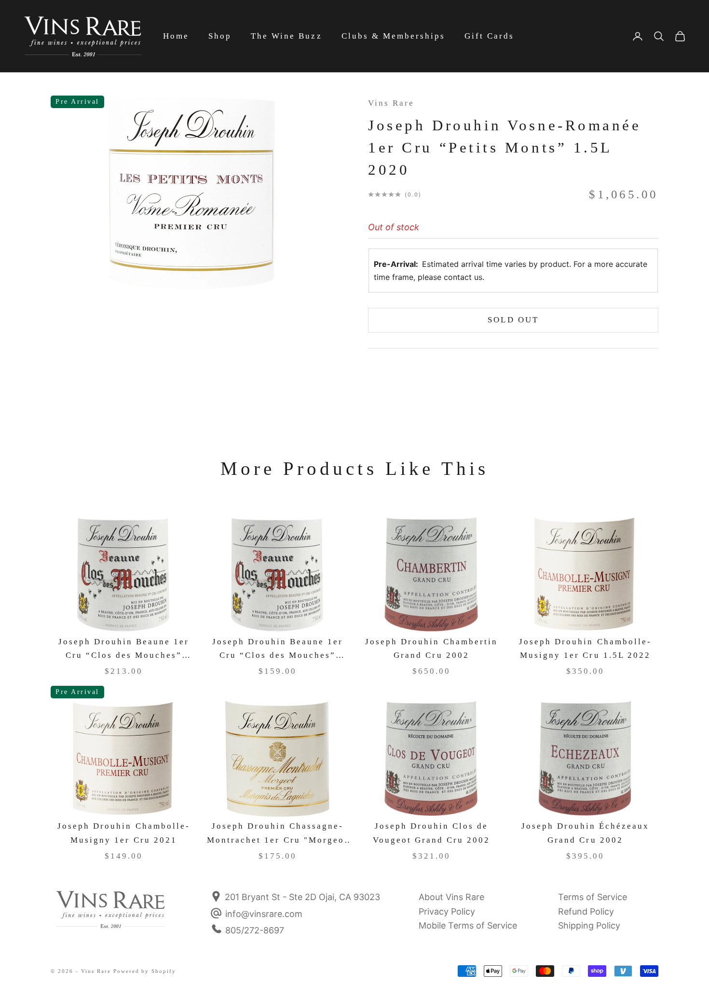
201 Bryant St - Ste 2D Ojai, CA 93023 (301, 897)
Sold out (513, 319)
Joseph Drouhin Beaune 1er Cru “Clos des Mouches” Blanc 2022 (124, 650)
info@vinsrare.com (263, 914)
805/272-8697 (254, 930)
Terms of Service (592, 897)
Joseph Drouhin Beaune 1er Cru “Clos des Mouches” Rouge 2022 (277, 650)
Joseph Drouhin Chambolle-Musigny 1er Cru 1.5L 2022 (585, 648)
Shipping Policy (589, 925)
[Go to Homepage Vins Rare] (111, 916)
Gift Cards (489, 36)
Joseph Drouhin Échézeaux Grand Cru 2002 (585, 833)
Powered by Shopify (145, 971)
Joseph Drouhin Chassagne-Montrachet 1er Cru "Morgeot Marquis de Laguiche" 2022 (277, 834)
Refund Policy (586, 911)
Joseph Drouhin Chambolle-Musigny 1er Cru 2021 (123, 833)
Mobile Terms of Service (468, 925)
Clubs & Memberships (393, 36)
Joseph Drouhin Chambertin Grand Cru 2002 (431, 648)
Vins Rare (391, 103)
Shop (220, 36)
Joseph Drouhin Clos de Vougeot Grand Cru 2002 (432, 833)
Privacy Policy (447, 911)
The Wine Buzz (286, 36)
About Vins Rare (451, 897)
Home (176, 36)
